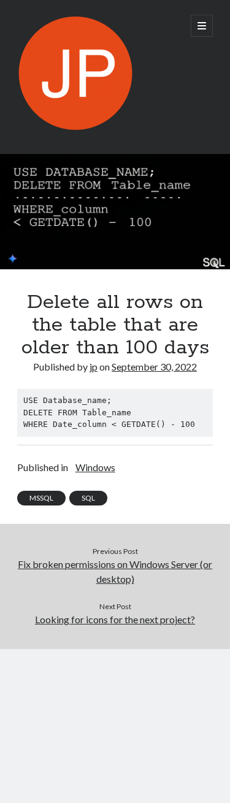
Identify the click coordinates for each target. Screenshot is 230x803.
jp (94, 366)
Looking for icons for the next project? (115, 619)
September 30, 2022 (154, 366)
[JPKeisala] (75, 128)
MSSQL (41, 497)
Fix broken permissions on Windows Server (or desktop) (115, 571)
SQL (88, 497)
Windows (95, 467)
